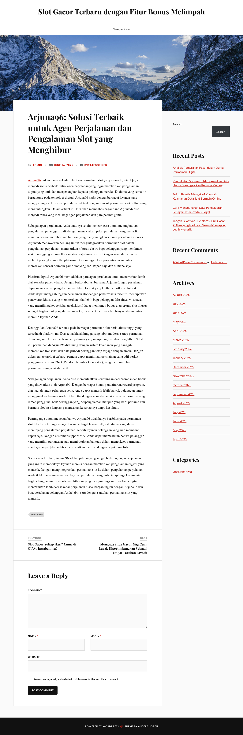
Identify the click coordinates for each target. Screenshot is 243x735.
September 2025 (183, 394)
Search (177, 124)
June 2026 (179, 312)
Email (96, 635)
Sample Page (121, 29)
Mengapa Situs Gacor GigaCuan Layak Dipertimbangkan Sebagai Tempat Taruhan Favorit (123, 548)
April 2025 (180, 439)
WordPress (111, 726)
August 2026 (181, 294)
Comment (36, 590)
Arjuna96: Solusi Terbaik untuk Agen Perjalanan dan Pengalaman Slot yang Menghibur (80, 133)
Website (34, 657)
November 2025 (183, 376)
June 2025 (179, 421)
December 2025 (183, 367)
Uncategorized (95, 165)
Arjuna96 (34, 180)
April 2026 (180, 330)
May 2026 (179, 321)
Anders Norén (148, 726)
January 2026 (182, 358)
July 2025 (179, 412)
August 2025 (181, 403)
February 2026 (182, 349)
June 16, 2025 (63, 165)
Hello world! (219, 262)
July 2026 (179, 303)
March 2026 (181, 340)
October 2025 (182, 385)
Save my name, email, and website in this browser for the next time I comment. (76, 679)
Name (33, 635)
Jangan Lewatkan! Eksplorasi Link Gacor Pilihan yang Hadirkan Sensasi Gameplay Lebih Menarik (199, 225)
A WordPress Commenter (190, 262)
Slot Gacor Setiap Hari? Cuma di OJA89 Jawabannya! (52, 546)
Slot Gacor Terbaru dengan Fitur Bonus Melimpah (121, 11)
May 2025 (179, 430)
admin (37, 165)
